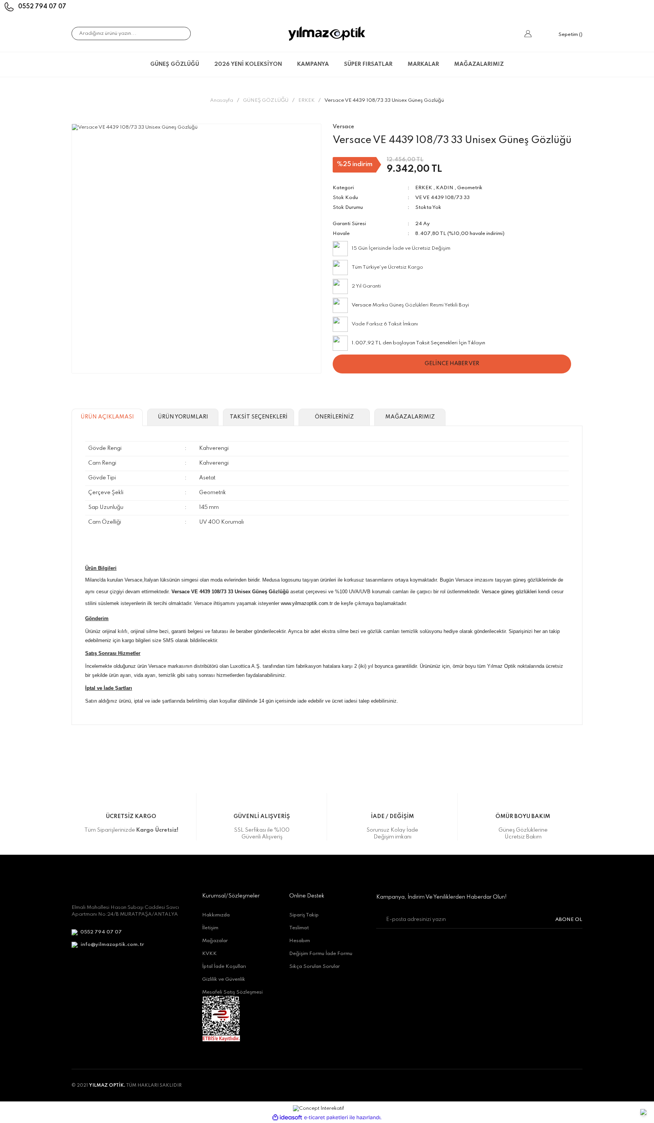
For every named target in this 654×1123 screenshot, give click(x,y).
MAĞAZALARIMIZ (479, 64)
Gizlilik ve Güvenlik (223, 979)
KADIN (444, 187)
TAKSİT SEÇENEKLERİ (259, 417)
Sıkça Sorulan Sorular (314, 966)
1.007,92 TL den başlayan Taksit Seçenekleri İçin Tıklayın (418, 343)
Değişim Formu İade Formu (320, 953)
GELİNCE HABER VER (452, 363)
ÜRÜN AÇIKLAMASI (107, 417)
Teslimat (299, 927)
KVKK (209, 953)
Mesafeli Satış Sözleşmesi (232, 992)
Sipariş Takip (304, 915)
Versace (361, 305)
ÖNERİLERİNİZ (334, 417)
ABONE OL (568, 919)
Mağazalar (215, 940)
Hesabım (299, 940)
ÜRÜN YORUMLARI (183, 417)
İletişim (210, 927)
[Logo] (326, 33)
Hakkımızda (216, 915)
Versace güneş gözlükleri (509, 591)
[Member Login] (528, 33)
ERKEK (423, 187)
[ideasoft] (287, 1117)
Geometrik (470, 187)
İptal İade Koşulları (224, 966)
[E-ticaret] (326, 1117)
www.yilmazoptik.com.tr (307, 603)
